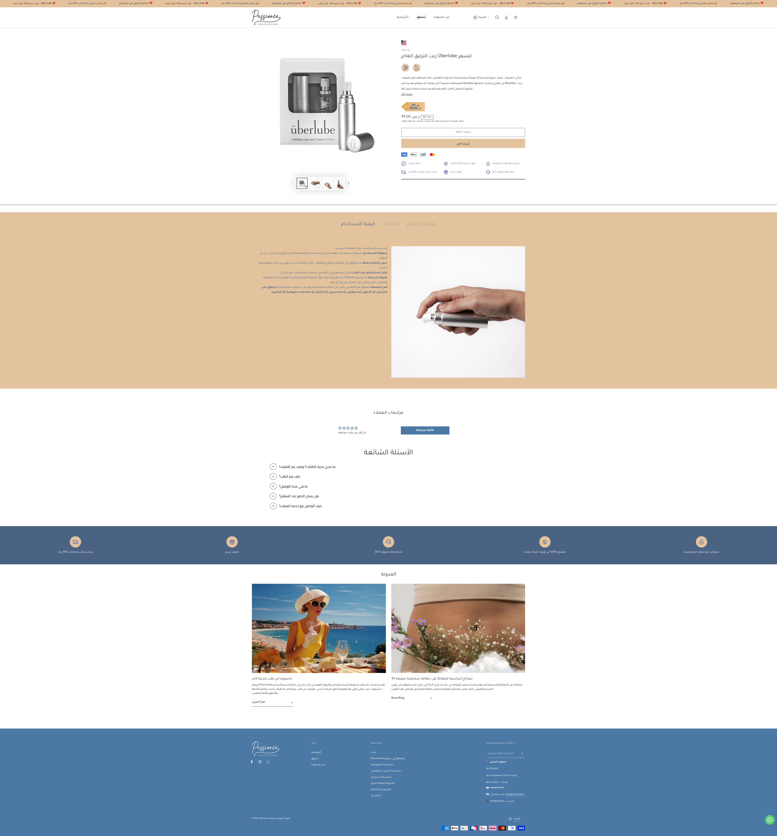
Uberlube (405, 50)
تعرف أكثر (407, 94)
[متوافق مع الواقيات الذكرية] (405, 68)
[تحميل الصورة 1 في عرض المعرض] (302, 183)
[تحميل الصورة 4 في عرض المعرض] (338, 183)
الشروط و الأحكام (381, 789)
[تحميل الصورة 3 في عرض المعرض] (326, 183)
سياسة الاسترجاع (381, 777)
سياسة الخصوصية (382, 764)
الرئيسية (316, 752)
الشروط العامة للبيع (383, 783)
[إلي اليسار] (292, 183)
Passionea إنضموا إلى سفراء (387, 758)
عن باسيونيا (318, 764)
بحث (373, 752)
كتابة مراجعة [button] (425, 430)
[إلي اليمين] (349, 183)
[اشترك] (523, 753)
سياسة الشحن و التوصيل (386, 771)
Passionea (263, 818)
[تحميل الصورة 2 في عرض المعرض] (314, 183)
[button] (497, 17)
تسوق (315, 758)
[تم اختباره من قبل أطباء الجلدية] (417, 68)
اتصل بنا (376, 795)
